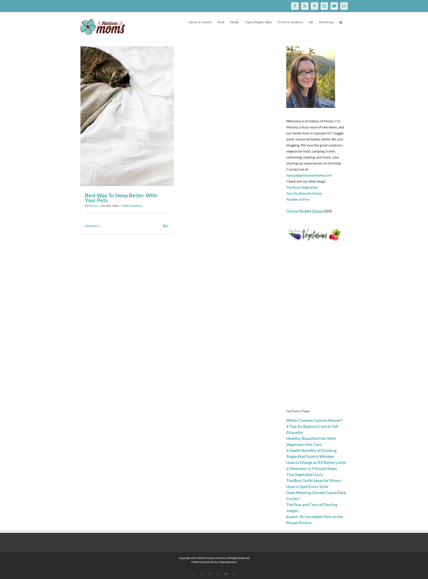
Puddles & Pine (297, 199)
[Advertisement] (317, 332)
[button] (340, 21)
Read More (91, 226)
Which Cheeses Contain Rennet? (314, 420)
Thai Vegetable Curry (304, 474)
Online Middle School (305, 211)
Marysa (92, 205)
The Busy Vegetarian (302, 187)
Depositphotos (228, 562)
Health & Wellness (131, 205)
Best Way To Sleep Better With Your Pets (121, 197)
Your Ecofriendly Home (304, 193)
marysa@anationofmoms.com (309, 175)
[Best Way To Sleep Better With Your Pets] (127, 116)
